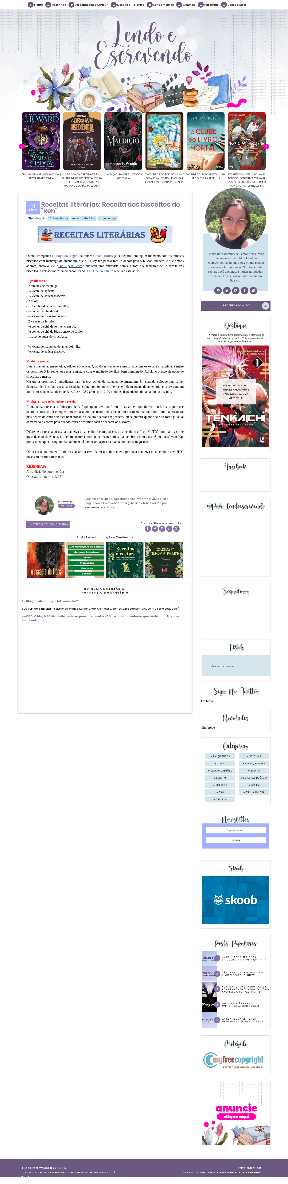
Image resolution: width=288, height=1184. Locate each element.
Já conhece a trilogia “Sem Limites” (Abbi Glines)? (242, 973)
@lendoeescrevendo (222, 666)
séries (255, 785)
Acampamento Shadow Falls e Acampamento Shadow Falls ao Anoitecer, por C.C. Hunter (245, 989)
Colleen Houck (59, 218)
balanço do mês (255, 764)
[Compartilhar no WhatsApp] (176, 529)
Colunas (188, 5)
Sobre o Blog (236, 5)
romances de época (255, 778)
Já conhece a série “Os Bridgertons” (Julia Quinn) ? (244, 958)
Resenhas (58, 5)
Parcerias (211, 5)
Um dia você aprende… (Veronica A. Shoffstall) (240, 1004)
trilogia (221, 800)
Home (38, 5)
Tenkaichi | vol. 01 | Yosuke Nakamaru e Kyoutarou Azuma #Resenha (235, 392)
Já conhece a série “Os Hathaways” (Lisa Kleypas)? (242, 1020)
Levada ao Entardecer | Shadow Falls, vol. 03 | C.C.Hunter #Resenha (247, 178)
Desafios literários (130, 5)
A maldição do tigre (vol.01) (45, 471)
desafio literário (221, 771)
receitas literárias (83, 218)
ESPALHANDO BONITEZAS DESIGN (238, 1172)
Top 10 (221, 764)
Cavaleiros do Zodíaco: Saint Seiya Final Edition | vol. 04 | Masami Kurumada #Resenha (123, 178)
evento (255, 771)
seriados (221, 785)
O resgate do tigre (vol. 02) (44, 476)
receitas (221, 778)
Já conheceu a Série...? (91, 5)
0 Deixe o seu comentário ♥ (50, 524)
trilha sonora (255, 792)
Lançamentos (163, 5)
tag (221, 792)
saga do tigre (108, 218)
